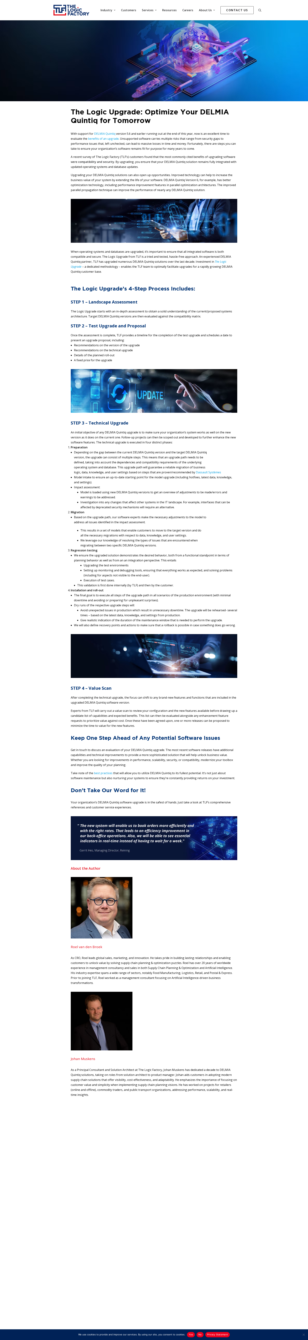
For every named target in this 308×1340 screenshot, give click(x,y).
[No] (303, 1334)
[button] (261, 10)
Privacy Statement (217, 1334)
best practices (103, 773)
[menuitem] (108, 10)
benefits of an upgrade (103, 139)
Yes (191, 1334)
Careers (187, 10)
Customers (128, 10)
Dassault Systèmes (208, 472)
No (200, 1334)
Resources (169, 10)
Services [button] (147, 10)
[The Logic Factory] (71, 10)
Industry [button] (106, 10)
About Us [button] (205, 10)
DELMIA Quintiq (104, 134)
